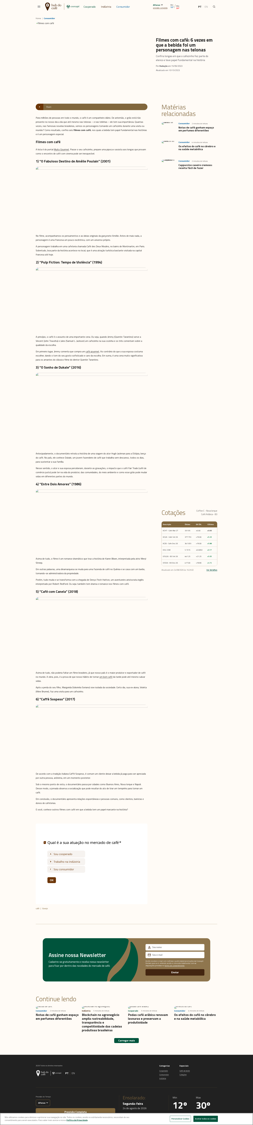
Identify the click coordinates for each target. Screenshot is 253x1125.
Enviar (175, 972)
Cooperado (90, 7)
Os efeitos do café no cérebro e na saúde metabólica (197, 147)
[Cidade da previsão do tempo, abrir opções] (47, 1102)
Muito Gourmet (61, 149)
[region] (126, 1119)
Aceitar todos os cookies (205, 1118)
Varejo (45, 908)
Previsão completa (75, 1112)
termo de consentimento (174, 965)
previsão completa (160, 7)
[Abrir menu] (39, 6)
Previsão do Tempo (43, 1096)
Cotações (183, 1074)
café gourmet (92, 351)
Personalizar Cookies (180, 1118)
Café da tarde (185, 1070)
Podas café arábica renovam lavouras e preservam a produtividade (148, 1018)
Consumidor (123, 7)
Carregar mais (126, 1040)
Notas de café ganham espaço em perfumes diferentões (196, 129)
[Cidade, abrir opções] (162, 4)
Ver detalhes (211, 569)
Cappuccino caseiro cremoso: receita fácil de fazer (195, 166)
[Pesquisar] (214, 6)
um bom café (105, 677)
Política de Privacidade (77, 1120)
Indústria (106, 7)
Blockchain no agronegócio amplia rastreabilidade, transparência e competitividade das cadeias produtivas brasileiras (102, 1022)
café (37, 908)
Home (38, 18)
